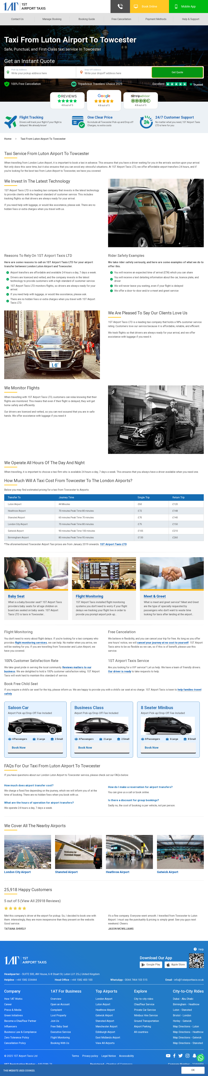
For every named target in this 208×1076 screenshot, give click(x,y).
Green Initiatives (13, 1015)
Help (201, 949)
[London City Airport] (27, 852)
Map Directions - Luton (186, 1026)
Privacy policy (90, 1056)
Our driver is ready (119, 671)
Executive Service (61, 1032)
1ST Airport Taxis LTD (113, 544)
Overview (56, 998)
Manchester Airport (106, 1026)
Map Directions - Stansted (188, 1043)
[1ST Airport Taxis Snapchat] (195, 1056)
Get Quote (177, 72)
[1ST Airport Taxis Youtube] (169, 1056)
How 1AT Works (13, 998)
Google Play (153, 964)
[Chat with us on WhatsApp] (200, 1058)
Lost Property (58, 1015)
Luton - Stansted (182, 1009)
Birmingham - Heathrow (186, 1004)
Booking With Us (60, 1043)
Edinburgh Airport (105, 1032)
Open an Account (60, 1004)
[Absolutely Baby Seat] (36, 573)
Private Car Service (145, 1009)
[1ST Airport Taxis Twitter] (181, 1056)
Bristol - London (182, 1015)
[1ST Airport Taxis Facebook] (175, 1056)
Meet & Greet (155, 596)
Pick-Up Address (19, 70)
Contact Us (17, 19)
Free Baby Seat (59, 1026)
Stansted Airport (66, 872)
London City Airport (17, 872)
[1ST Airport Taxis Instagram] (188, 1056)
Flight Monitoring (89, 596)
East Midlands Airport (108, 1037)
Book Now (19, 747)
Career (8, 1004)
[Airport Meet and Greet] (172, 573)
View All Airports (105, 1043)
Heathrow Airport (117, 872)
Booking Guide (86, 19)
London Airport (104, 998)
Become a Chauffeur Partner (20, 1020)
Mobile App (188, 6)
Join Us (55, 1020)
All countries (141, 1032)
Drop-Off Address (93, 70)
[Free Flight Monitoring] (104, 573)
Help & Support (190, 19)
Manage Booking (51, 19)
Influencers (10, 1026)
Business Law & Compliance (20, 1032)
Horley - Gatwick (182, 1020)
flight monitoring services (31, 642)
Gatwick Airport (167, 872)
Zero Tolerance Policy (16, 1037)
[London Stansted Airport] (78, 852)
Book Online (149, 6)
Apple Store (178, 964)
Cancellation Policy (15, 1043)
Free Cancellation (121, 19)
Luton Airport (103, 1004)
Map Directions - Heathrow (188, 1032)
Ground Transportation (146, 1020)
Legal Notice (108, 1056)
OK (193, 1070)
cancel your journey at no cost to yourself (163, 642)
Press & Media (12, 1009)
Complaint (56, 1009)
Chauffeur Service (144, 1004)
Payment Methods (155, 19)
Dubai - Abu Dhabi (183, 998)
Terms (75, 1056)
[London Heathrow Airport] (129, 852)
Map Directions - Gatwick (187, 1037)
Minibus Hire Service (146, 1015)
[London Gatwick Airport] (180, 852)
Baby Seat (16, 596)
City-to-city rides (143, 998)
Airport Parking (142, 1026)
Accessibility (126, 1056)
